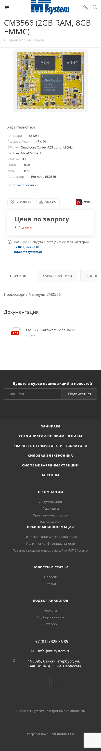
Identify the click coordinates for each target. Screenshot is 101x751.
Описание (19, 276)
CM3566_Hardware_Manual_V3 (51, 330)
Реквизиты (50, 508)
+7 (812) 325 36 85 (51, 641)
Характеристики (57, 276)
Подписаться (79, 393)
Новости (50, 577)
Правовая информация (50, 515)
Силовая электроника (50, 455)
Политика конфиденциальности (50, 543)
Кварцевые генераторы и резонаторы (50, 446)
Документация (50, 501)
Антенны (50, 475)
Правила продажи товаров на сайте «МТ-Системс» (50, 550)
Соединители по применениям (50, 436)
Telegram (44, 682)
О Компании (50, 492)
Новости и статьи (50, 567)
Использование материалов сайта (51, 536)
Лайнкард (50, 426)
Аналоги (50, 610)
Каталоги (51, 624)
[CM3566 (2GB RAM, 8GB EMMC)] (50, 80)
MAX (56, 682)
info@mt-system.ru (54, 650)
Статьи (50, 584)
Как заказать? (50, 522)
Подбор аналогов (50, 600)
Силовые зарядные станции (50, 465)
